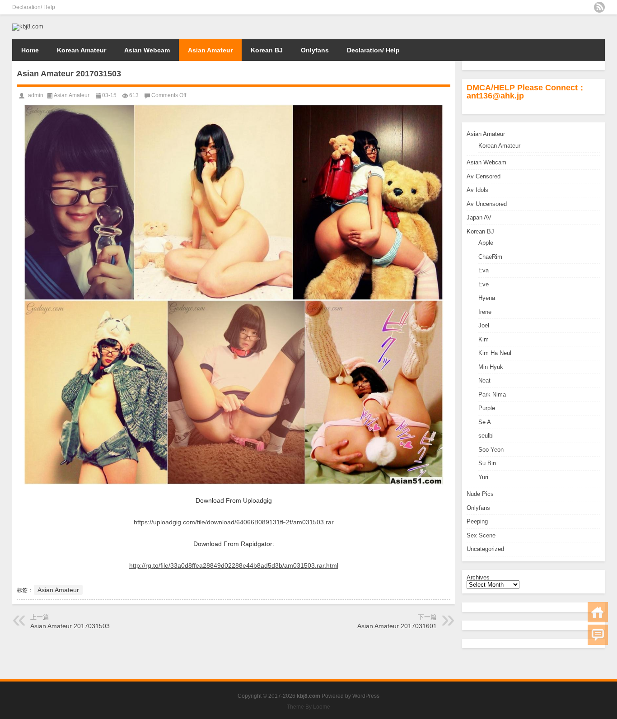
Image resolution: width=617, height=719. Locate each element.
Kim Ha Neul (494, 353)
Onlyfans (315, 50)
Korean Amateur (81, 50)
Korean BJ (267, 50)
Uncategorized (485, 549)
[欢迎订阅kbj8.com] (599, 7)
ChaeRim (490, 256)
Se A (484, 422)
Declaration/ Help (33, 7)
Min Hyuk (490, 367)
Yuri (483, 477)
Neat (484, 380)
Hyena (486, 297)
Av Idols (477, 190)
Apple (485, 242)
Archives (478, 577)
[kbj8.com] (27, 26)
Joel (483, 325)
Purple (486, 408)
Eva (483, 270)
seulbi (486, 435)
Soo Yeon (491, 449)
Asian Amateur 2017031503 (70, 626)
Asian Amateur (210, 50)
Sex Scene (481, 535)
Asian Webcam (147, 50)
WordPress (365, 696)
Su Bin (487, 463)
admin (35, 95)
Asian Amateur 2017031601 (397, 626)
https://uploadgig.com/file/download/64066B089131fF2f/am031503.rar (234, 522)
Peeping (477, 521)
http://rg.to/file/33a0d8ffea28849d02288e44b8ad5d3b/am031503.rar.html (233, 565)
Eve (483, 284)
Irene (484, 311)
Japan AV (479, 217)
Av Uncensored (487, 204)
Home (30, 50)
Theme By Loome (308, 707)
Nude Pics (480, 493)
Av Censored (483, 176)
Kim (483, 339)
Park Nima (492, 394)
